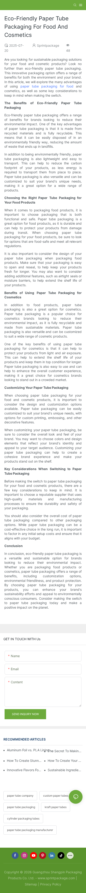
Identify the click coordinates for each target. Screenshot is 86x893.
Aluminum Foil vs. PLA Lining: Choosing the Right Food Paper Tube (31, 750)
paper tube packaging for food (46, 86)
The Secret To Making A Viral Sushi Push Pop (65, 751)
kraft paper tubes (56, 807)
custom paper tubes (55, 795)
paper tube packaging (21, 807)
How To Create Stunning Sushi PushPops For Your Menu (24, 760)
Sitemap (31, 884)
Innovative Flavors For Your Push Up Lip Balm (24, 770)
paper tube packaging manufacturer (30, 830)
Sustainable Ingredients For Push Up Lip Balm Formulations (65, 770)
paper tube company (20, 795)
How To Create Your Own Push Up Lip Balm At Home (65, 760)
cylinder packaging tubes (23, 818)
